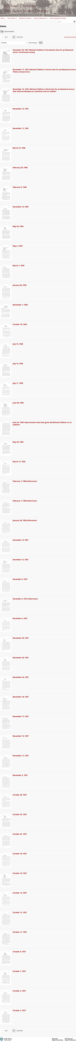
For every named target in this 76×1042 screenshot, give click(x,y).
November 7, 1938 (20, 305)
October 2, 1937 (19, 1010)
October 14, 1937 (20, 893)
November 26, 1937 (21, 657)
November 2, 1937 (20, 775)
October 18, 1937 (20, 853)
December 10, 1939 (20, 207)
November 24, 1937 (21, 677)
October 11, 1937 (20, 932)
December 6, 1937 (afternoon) (25, 599)
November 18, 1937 (21, 697)
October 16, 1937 (20, 873)
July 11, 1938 (18, 383)
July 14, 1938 (18, 363)
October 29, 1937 (20, 795)
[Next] (14, 37)
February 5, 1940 (19, 187)
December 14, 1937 (20, 540)
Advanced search (70, 37)
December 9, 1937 (20, 579)
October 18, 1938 (20, 324)
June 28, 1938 (18, 403)
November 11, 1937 (21, 755)
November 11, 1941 (21, 128)
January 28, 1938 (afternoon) (25, 520)
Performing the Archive (58, 18)
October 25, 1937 (20, 814)
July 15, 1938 (18, 344)
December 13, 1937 (20, 559)
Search (74, 22)
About (3, 18)
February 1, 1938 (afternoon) (25, 501)
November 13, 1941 (21, 109)
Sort (40, 43)
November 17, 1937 (21, 716)
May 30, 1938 (18, 442)
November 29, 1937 (21, 638)
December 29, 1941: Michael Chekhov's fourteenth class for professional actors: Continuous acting (43, 51)
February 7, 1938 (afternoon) (25, 481)
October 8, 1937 (19, 951)
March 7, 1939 (18, 265)
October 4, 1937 (19, 991)
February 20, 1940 (20, 167)
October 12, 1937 (20, 912)
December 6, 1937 (20, 618)
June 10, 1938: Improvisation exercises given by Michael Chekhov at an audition (42, 423)
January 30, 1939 (19, 285)
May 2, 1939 (17, 246)
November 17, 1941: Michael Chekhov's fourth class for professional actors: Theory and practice (44, 70)
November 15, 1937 (21, 736)
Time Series (11, 18)
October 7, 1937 (19, 971)
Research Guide (24, 18)
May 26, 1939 (18, 226)
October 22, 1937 (20, 834)
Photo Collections (40, 18)
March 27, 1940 (19, 148)
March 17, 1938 (19, 461)
